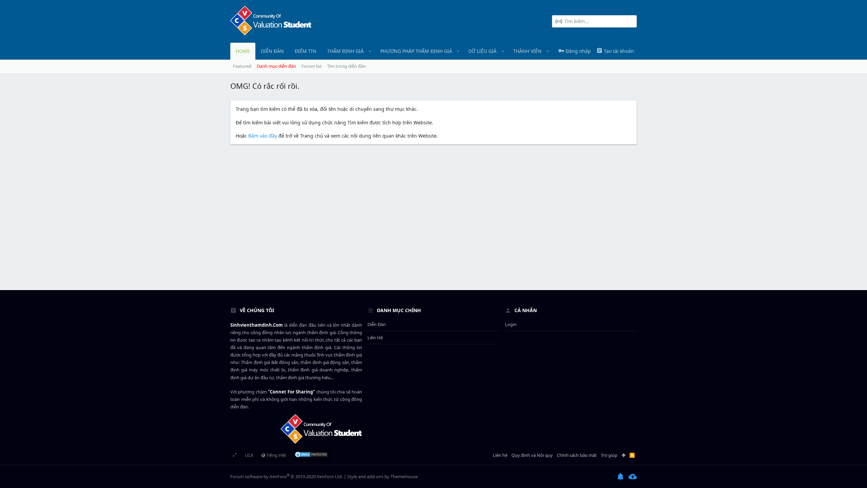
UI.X (249, 455)
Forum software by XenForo (286, 476)
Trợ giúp (609, 455)
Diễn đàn (376, 324)
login (510, 324)
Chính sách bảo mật (577, 455)
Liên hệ (375, 337)
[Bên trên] (623, 455)
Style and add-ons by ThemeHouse (382, 476)
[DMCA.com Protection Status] (311, 455)
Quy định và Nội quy (532, 455)
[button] (370, 51)
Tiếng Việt (275, 455)
